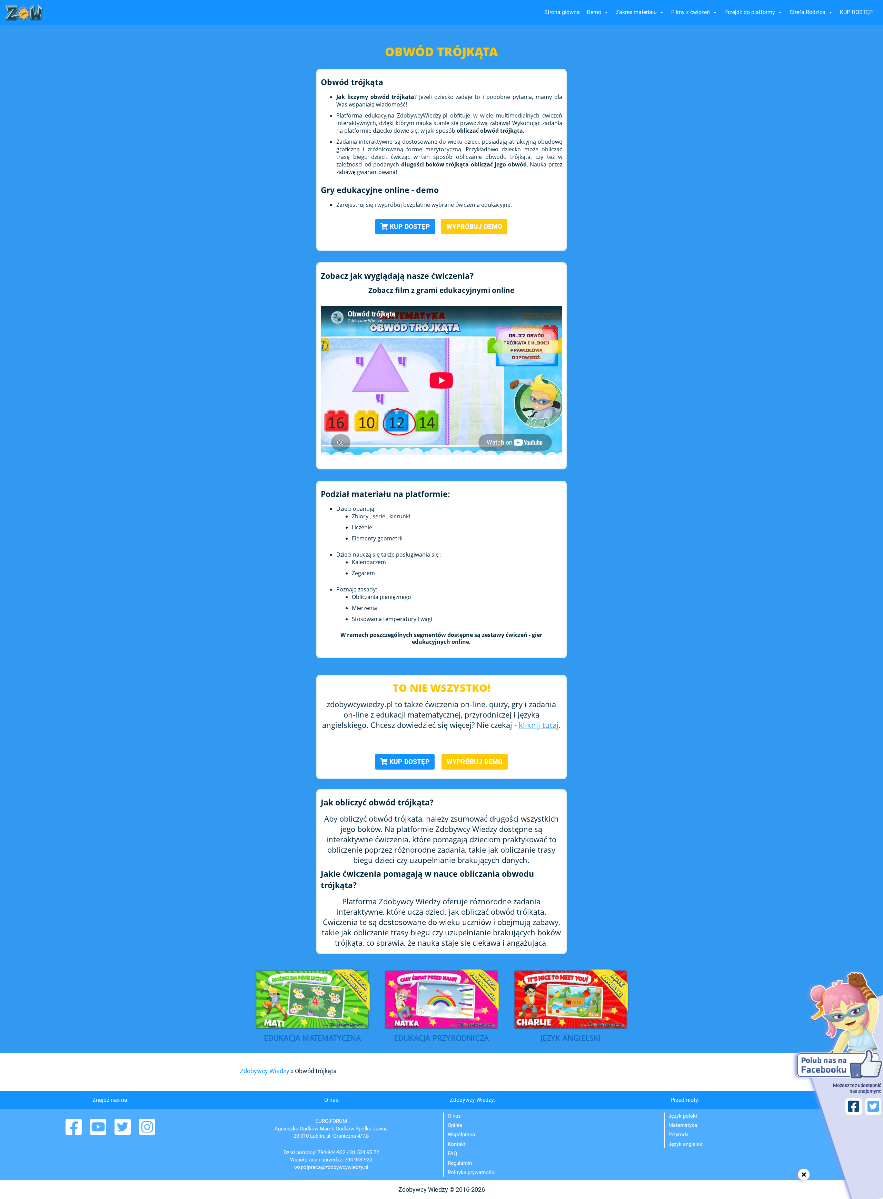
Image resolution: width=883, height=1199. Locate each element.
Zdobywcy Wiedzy (264, 1071)
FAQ (452, 1153)
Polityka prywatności (472, 1172)
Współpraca (461, 1134)
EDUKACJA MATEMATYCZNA (312, 1038)
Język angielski (686, 1144)
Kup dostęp (409, 227)
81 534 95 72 (364, 1152)
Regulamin (460, 1163)
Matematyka (682, 1125)
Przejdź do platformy (749, 12)
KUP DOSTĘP (856, 12)
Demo (594, 12)
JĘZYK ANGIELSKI (570, 1038)
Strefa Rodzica (807, 12)
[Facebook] (74, 1131)
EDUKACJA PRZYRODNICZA (441, 1038)
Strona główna (562, 12)
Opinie (455, 1125)
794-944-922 (331, 1152)
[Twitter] (123, 1131)
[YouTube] (99, 1131)
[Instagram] (147, 1131)
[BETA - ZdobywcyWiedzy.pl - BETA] (24, 13)
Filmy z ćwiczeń (690, 12)
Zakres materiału (636, 12)
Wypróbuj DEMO (474, 227)
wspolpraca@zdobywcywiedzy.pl (331, 1167)
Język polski (682, 1116)
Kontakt (457, 1144)
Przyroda (678, 1134)
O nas (454, 1116)
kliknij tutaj (539, 725)
